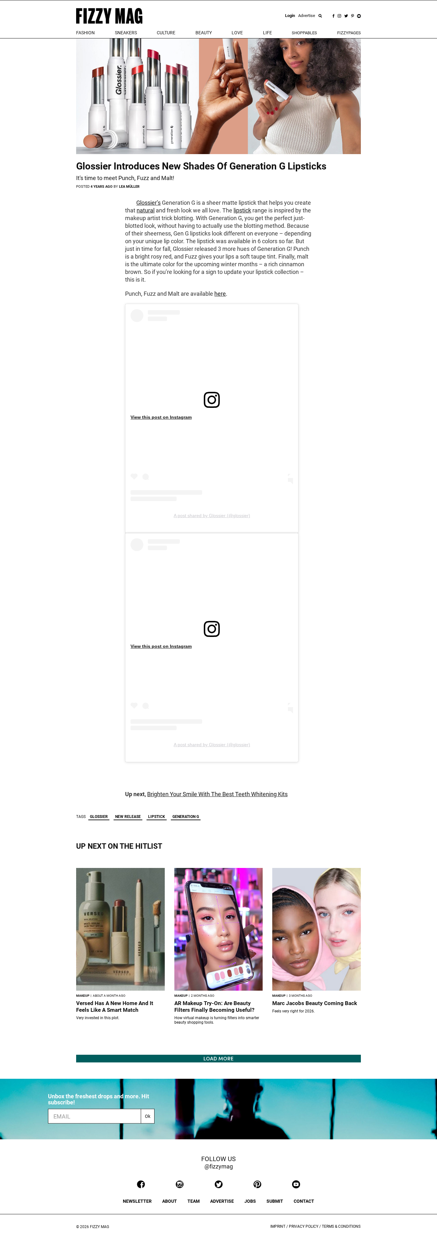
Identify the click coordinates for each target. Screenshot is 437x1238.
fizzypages (349, 32)
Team (193, 1201)
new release (128, 816)
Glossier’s (148, 202)
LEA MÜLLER (129, 187)
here (220, 293)
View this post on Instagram (161, 417)
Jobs (250, 1201)
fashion (85, 32)
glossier (99, 816)
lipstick (242, 210)
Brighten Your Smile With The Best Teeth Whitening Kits (217, 794)
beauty (203, 32)
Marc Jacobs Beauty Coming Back (314, 1003)
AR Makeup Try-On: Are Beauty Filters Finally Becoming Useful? (214, 1006)
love (237, 32)
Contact (304, 1201)
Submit (274, 1201)
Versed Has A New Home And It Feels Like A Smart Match (114, 1006)
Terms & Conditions (341, 1226)
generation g (185, 816)
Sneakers (126, 32)
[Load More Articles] (218, 1058)
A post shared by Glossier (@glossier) (212, 515)
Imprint (277, 1226)
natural (146, 210)
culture (166, 32)
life (267, 32)
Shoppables (304, 32)
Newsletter (137, 1201)
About (169, 1201)
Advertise (306, 15)
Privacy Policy (303, 1226)
